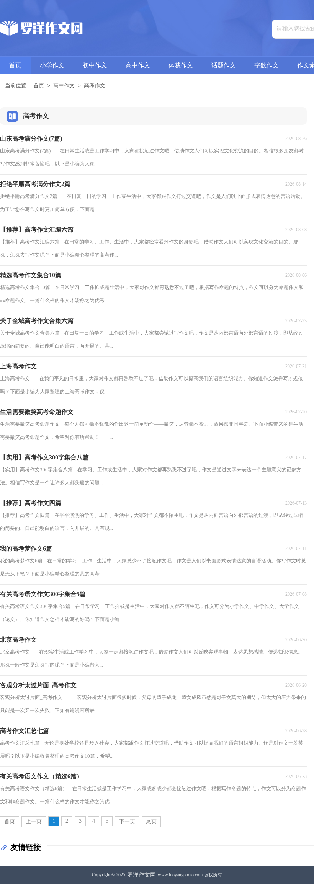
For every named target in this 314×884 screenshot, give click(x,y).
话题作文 (223, 65)
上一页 (34, 821)
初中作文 (95, 65)
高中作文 (138, 65)
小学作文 (52, 65)
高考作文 (94, 85)
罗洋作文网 (141, 875)
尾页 (151, 821)
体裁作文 (180, 65)
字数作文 (266, 65)
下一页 (127, 821)
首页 (15, 65)
